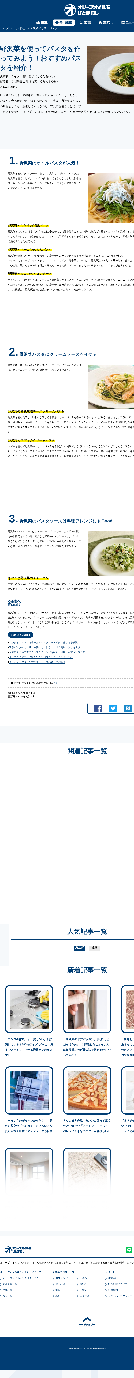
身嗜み (83, 1278)
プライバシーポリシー (120, 1295)
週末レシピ (61, 1278)
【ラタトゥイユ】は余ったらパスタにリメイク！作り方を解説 (43, 642)
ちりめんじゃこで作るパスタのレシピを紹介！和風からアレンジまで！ (48, 652)
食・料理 (60, 1284)
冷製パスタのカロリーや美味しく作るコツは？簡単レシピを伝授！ (46, 647)
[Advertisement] (53, 838)
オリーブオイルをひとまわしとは (21, 1278)
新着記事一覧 (10, 1284)
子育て (83, 1289)
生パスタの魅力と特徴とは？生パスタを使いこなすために (41, 657)
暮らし (59, 1295)
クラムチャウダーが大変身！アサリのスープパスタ (37, 662)
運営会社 (113, 1278)
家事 (57, 1289)
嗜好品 (83, 1284)
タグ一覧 (8, 1295)
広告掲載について (118, 1284)
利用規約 (113, 1289)
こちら (57, 682)
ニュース (84, 1295)
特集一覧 (8, 1289)
